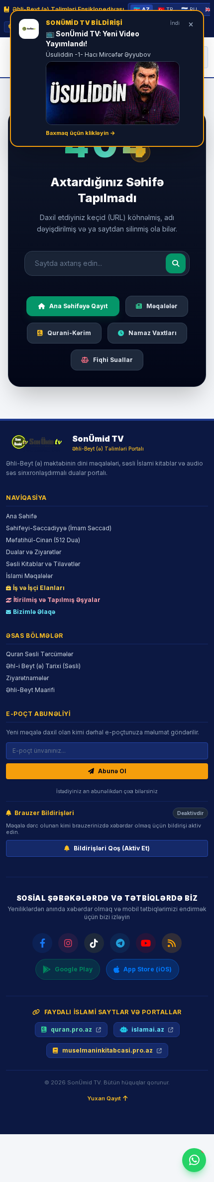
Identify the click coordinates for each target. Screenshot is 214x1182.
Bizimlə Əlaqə (34, 611)
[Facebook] (42, 943)
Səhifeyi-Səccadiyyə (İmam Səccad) (58, 528)
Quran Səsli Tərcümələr (39, 654)
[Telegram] (120, 943)
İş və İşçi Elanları (39, 587)
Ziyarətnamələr (27, 678)
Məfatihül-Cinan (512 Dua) (43, 540)
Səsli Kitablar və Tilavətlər (43, 564)
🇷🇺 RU (189, 9)
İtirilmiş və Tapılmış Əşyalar (57, 599)
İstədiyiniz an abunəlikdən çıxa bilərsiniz (107, 791)
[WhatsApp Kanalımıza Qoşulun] (194, 1160)
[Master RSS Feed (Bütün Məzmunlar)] (172, 943)
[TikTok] (94, 943)
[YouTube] (146, 943)
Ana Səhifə (21, 516)
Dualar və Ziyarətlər (33, 552)
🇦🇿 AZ (141, 9)
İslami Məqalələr (29, 576)
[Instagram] (68, 943)
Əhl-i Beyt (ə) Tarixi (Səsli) (43, 666)
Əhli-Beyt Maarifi (30, 690)
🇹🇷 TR (165, 9)
